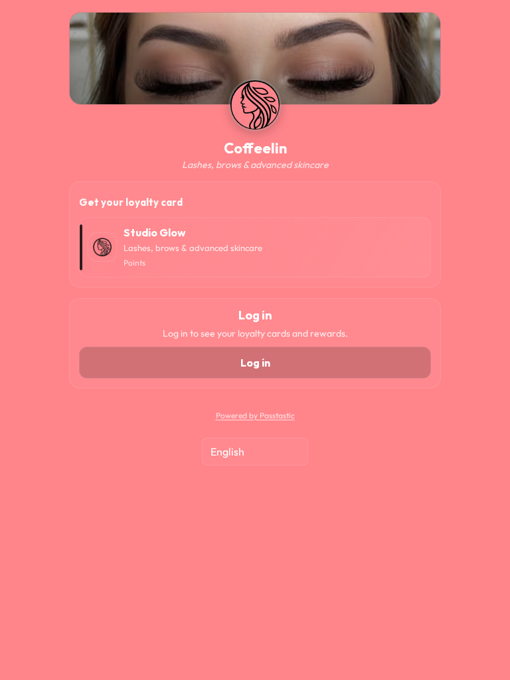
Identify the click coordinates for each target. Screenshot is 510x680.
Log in (255, 362)
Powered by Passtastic (255, 415)
